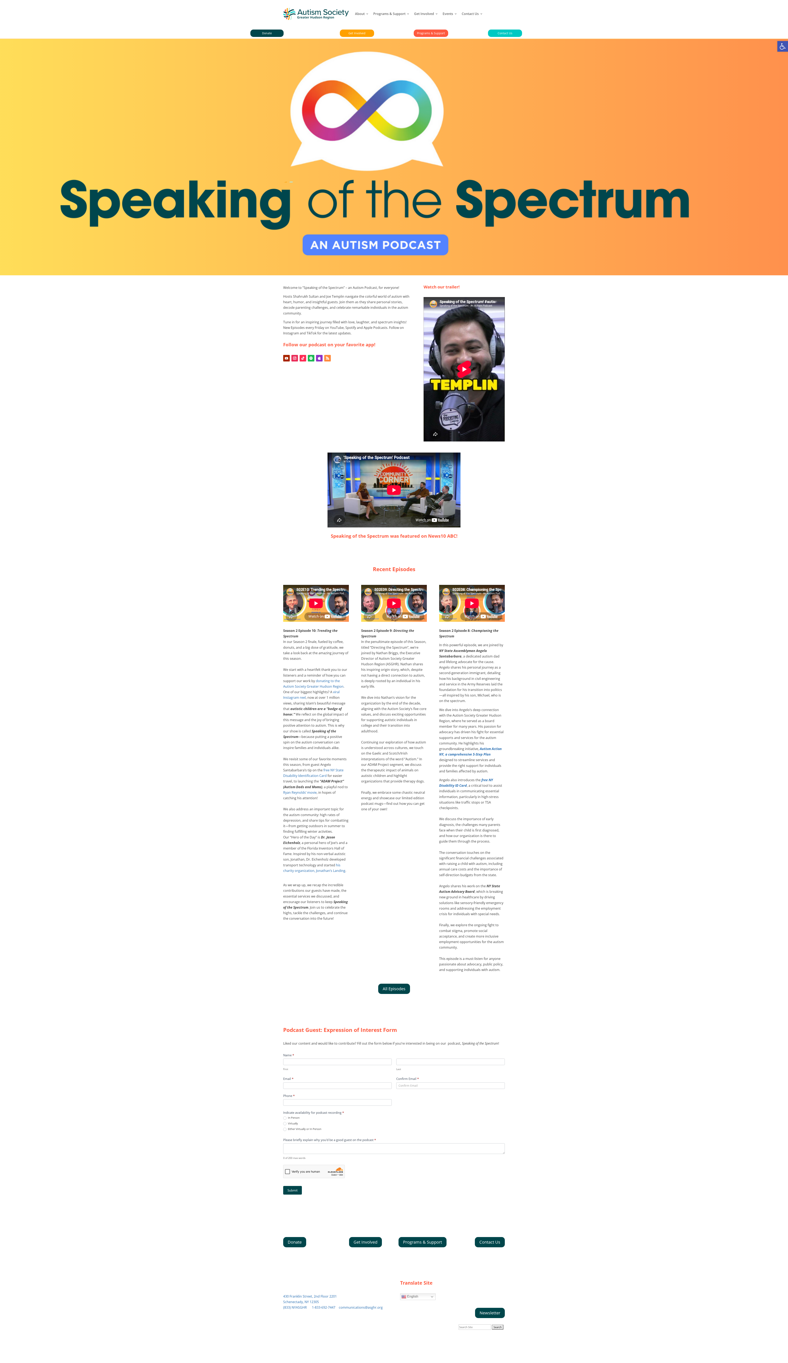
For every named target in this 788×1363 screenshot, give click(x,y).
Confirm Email (407, 1079)
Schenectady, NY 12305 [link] (301, 1302)
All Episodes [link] (394, 988)
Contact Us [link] (470, 13)
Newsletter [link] (490, 1313)
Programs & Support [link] (389, 13)
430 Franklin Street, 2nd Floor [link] (310, 1296)
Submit (292, 1190)
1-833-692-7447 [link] (323, 1307)
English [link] (412, 1296)
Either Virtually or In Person (304, 1129)
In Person (293, 1117)
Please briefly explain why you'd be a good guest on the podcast (329, 1140)
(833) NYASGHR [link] (295, 1307)
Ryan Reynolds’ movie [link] (300, 792)
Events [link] (448, 13)
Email (288, 1079)
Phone (289, 1096)
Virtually (292, 1123)
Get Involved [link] (424, 13)
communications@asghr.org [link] (361, 1307)
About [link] (360, 13)
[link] (782, 46)
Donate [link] (267, 33)
